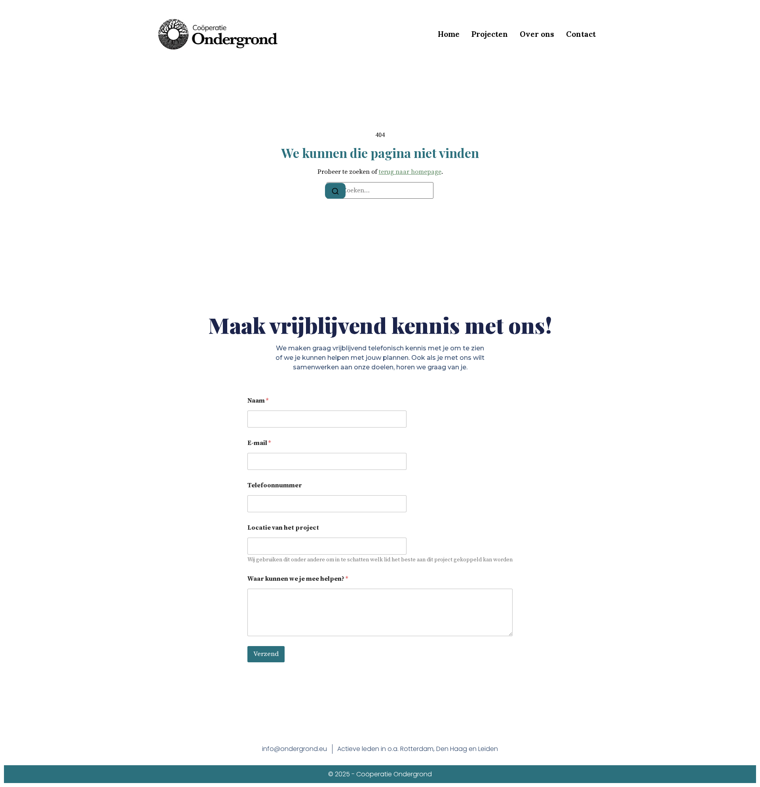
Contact (581, 34)
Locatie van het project (283, 528)
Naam (257, 401)
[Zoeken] (335, 191)
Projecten (489, 34)
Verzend (266, 654)
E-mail (259, 443)
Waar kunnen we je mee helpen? (297, 579)
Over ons (537, 34)
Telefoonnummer (274, 485)
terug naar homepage (410, 172)
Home (449, 34)
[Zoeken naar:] (380, 190)
